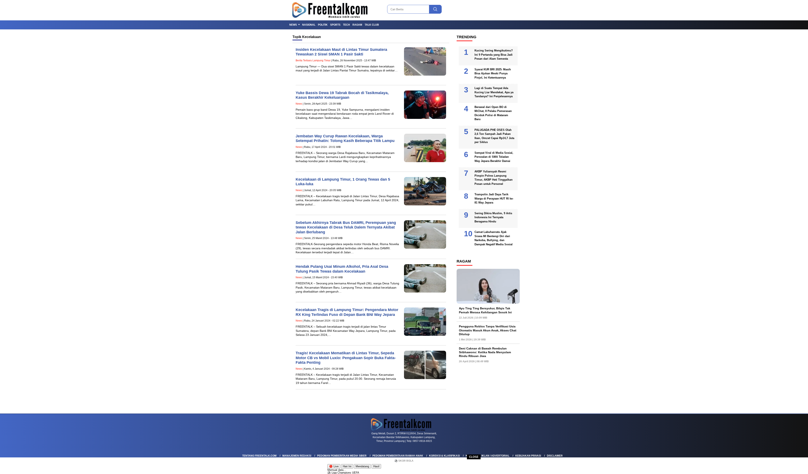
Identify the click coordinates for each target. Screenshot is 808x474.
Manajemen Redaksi (296, 455)
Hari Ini (347, 466)
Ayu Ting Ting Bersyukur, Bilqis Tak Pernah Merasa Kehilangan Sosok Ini (485, 310)
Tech (346, 24)
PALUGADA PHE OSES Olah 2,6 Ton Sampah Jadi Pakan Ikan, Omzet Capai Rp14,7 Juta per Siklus (494, 136)
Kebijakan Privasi (528, 455)
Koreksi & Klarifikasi (444, 455)
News (293, 24)
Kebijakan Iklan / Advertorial (487, 455)
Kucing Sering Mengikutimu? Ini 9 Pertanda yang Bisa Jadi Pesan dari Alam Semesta (493, 54)
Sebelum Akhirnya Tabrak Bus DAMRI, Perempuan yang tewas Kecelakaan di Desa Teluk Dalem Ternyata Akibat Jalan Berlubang (346, 227)
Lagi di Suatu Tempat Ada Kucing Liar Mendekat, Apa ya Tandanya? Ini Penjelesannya (493, 92)
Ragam (357, 24)
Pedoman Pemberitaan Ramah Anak (397, 455)
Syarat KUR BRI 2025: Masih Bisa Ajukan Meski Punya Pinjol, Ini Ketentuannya (492, 73)
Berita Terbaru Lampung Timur (313, 60)
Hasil (376, 466)
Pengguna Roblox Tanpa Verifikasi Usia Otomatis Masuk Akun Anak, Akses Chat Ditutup (487, 330)
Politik (323, 24)
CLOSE (473, 456)
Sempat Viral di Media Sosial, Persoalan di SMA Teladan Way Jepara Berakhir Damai (493, 157)
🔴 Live (334, 466)
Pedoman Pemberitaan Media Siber (342, 455)
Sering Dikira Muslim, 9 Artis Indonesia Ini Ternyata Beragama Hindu (493, 217)
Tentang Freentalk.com (259, 455)
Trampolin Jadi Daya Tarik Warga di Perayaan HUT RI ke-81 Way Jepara (493, 198)
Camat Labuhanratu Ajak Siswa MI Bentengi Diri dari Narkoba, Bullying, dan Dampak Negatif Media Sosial (493, 238)
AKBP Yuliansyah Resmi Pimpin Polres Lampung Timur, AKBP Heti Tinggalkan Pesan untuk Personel (493, 177)
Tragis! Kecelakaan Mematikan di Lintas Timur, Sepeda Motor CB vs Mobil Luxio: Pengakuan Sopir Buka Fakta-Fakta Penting (346, 358)
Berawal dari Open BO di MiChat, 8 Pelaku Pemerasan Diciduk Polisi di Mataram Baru (493, 113)
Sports (335, 24)
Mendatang (362, 466)
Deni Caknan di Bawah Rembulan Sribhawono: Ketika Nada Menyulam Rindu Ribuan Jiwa (485, 352)
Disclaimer (555, 455)
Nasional (308, 24)
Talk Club (372, 24)
